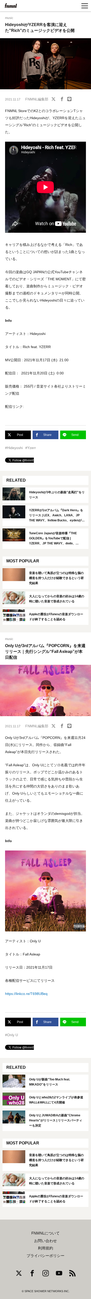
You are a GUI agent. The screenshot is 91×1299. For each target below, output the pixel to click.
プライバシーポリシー (45, 1256)
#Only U (11, 1035)
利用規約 (45, 1248)
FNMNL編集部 (36, 99)
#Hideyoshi (14, 448)
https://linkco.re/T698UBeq (26, 994)
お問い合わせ (45, 1241)
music (9, 18)
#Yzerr (30, 448)
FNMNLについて (45, 1233)
